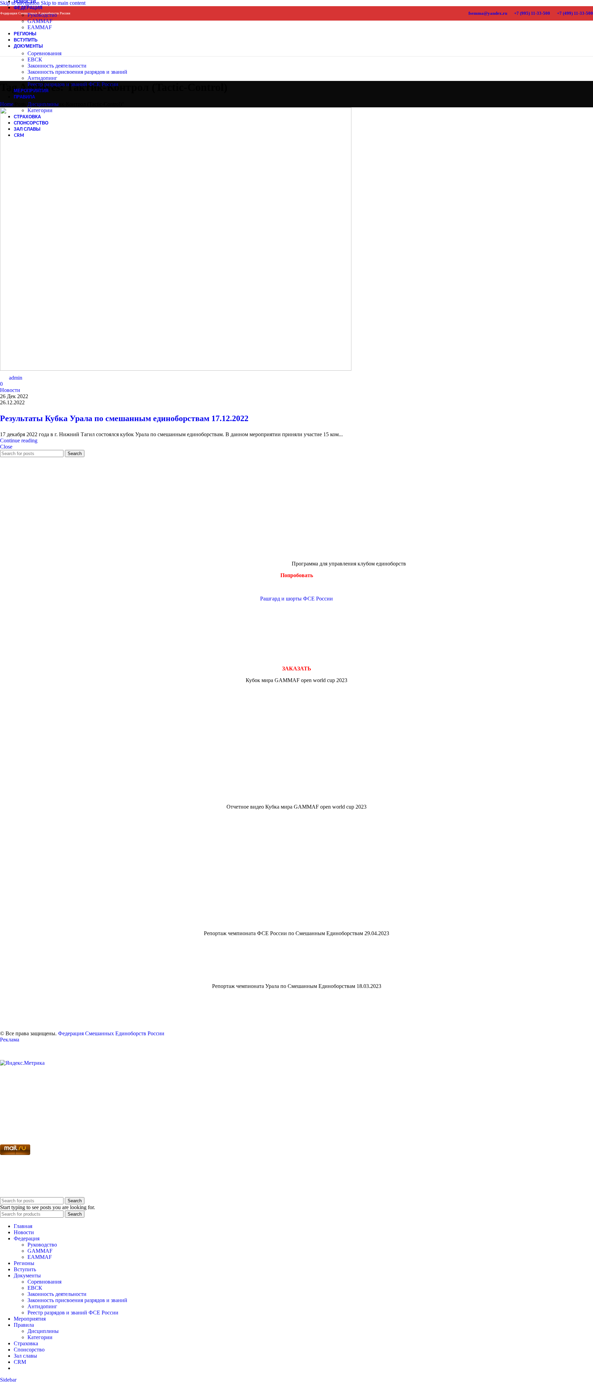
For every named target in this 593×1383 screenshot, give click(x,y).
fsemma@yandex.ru (487, 13)
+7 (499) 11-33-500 (575, 13)
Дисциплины (43, 104)
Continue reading (18, 440)
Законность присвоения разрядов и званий (77, 72)
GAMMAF (40, 21)
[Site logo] (12, 48)
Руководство (42, 15)
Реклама (9, 1039)
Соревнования (44, 53)
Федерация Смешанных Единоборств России (111, 1033)
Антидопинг (42, 78)
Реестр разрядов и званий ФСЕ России (72, 84)
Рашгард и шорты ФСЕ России (296, 598)
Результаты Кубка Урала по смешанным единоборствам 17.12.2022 (124, 418)
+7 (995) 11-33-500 (532, 13)
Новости (10, 390)
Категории (40, 110)
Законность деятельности (56, 66)
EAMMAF (39, 1257)
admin (15, 378)
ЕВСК (34, 59)
